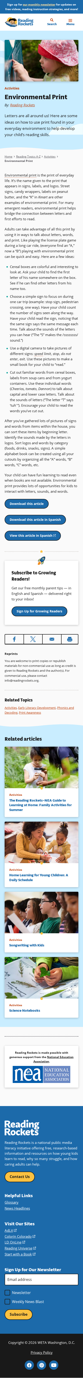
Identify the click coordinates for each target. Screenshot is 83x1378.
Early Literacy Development (37, 708)
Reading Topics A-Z (28, 156)
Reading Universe (20, 1248)
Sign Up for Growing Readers (39, 611)
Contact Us (20, 1176)
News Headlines (17, 1208)
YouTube (54, 1365)
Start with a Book (20, 1254)
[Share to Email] (52, 639)
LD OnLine (15, 1242)
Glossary (11, 1202)
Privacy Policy (42, 1352)
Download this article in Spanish (35, 519)
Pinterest (41, 1365)
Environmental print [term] (20, 175)
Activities (12, 88)
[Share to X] (33, 639)
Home (8, 156)
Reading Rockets (22, 105)
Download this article (27, 503)
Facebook (29, 1365)
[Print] (70, 639)
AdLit (11, 1230)
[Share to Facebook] (14, 639)
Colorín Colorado (20, 1236)
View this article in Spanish (35, 536)
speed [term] (38, 353)
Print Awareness (30, 712)
